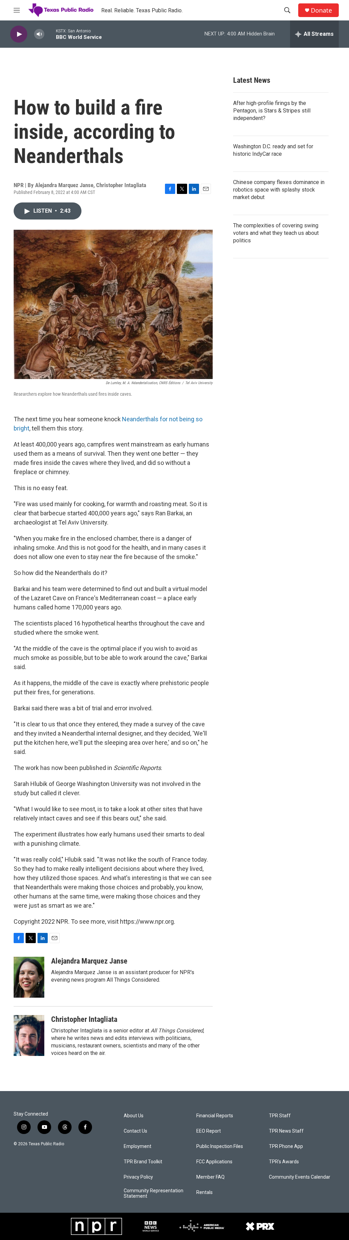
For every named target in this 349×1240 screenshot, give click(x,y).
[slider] (50, 33)
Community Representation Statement (153, 1193)
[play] (18, 34)
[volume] (39, 34)
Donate (321, 10)
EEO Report (208, 1131)
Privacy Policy (138, 1177)
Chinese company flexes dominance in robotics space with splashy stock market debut (278, 189)
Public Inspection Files (219, 1146)
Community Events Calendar (299, 1177)
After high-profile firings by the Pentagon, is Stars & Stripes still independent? (271, 110)
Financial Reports (214, 1115)
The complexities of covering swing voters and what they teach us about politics (276, 233)
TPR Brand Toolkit (143, 1161)
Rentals (204, 1192)
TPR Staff (280, 1115)
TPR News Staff (286, 1131)
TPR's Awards (284, 1161)
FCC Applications (214, 1161)
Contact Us (135, 1131)
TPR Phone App (286, 1146)
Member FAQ (210, 1177)
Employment (137, 1146)
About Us (133, 1115)
